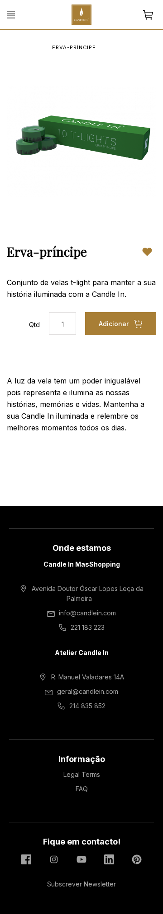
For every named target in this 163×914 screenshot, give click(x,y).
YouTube (81, 859)
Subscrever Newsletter (81, 884)
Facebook (26, 859)
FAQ (82, 789)
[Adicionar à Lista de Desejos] (147, 252)
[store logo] (82, 15)
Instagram (54, 859)
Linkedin (109, 859)
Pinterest (137, 859)
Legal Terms (81, 774)
